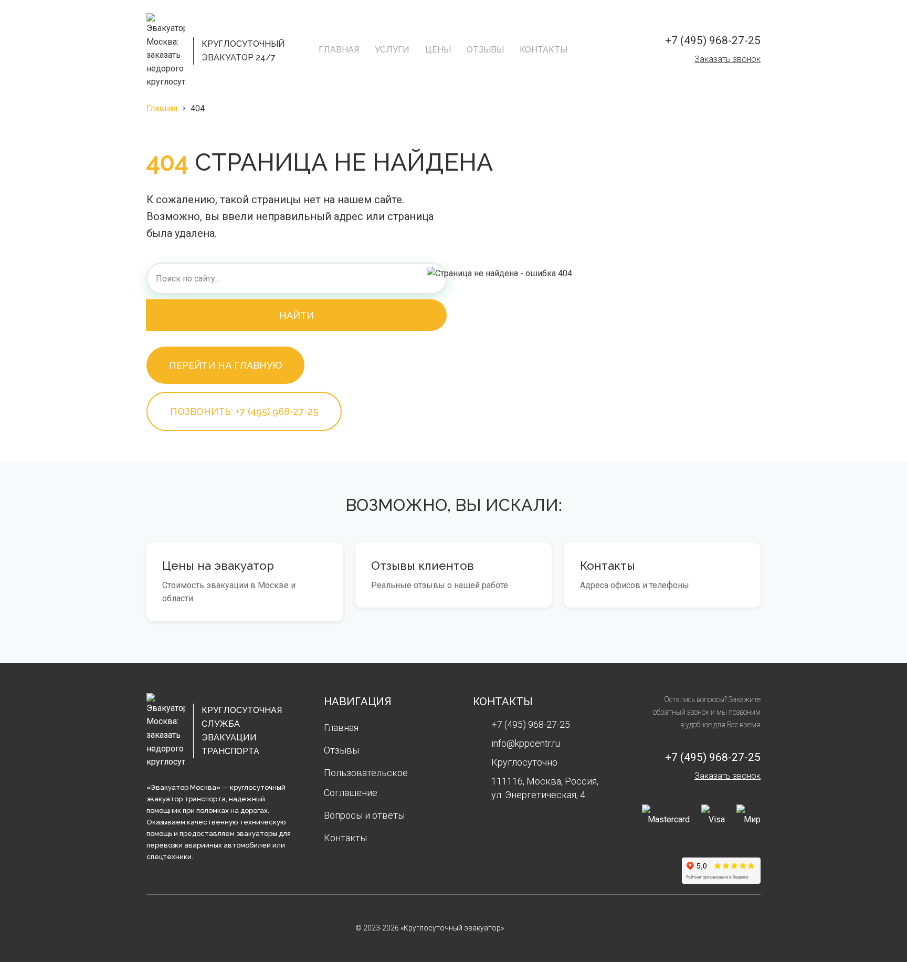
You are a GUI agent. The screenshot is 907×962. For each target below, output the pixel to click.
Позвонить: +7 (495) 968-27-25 (244, 411)
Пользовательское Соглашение (366, 782)
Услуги (392, 50)
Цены (438, 50)
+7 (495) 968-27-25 (713, 40)
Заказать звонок (727, 59)
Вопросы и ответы (364, 815)
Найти (296, 315)
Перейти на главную (225, 365)
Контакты (543, 50)
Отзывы (485, 50)
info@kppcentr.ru (525, 743)
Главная (339, 50)
